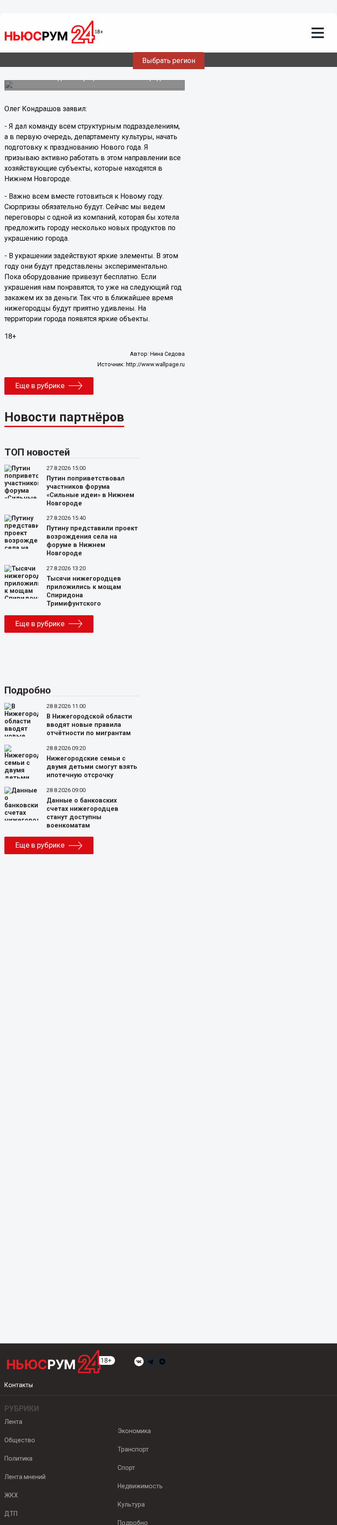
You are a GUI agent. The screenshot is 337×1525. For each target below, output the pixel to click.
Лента (13, 1421)
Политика (18, 1458)
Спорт (126, 1467)
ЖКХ (11, 1495)
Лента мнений (25, 1476)
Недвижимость (140, 1486)
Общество (19, 1440)
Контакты (18, 1384)
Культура (131, 1504)
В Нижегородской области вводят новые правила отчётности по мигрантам (89, 725)
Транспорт (133, 1449)
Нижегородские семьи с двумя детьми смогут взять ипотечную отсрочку (92, 767)
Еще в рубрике (40, 385)
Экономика (134, 1430)
